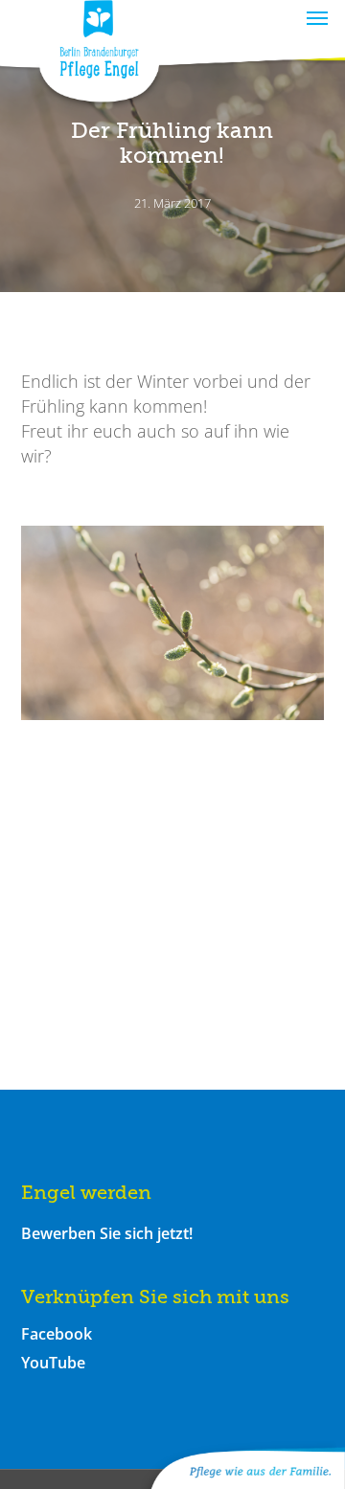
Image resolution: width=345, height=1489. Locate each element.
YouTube (53, 1362)
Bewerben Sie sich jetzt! (107, 1233)
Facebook (56, 1333)
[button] (317, 17)
